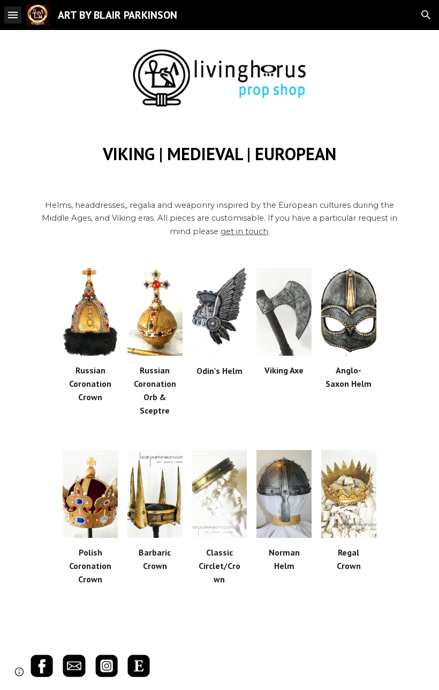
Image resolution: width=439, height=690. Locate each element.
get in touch (244, 231)
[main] (219, 154)
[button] (13, 14)
